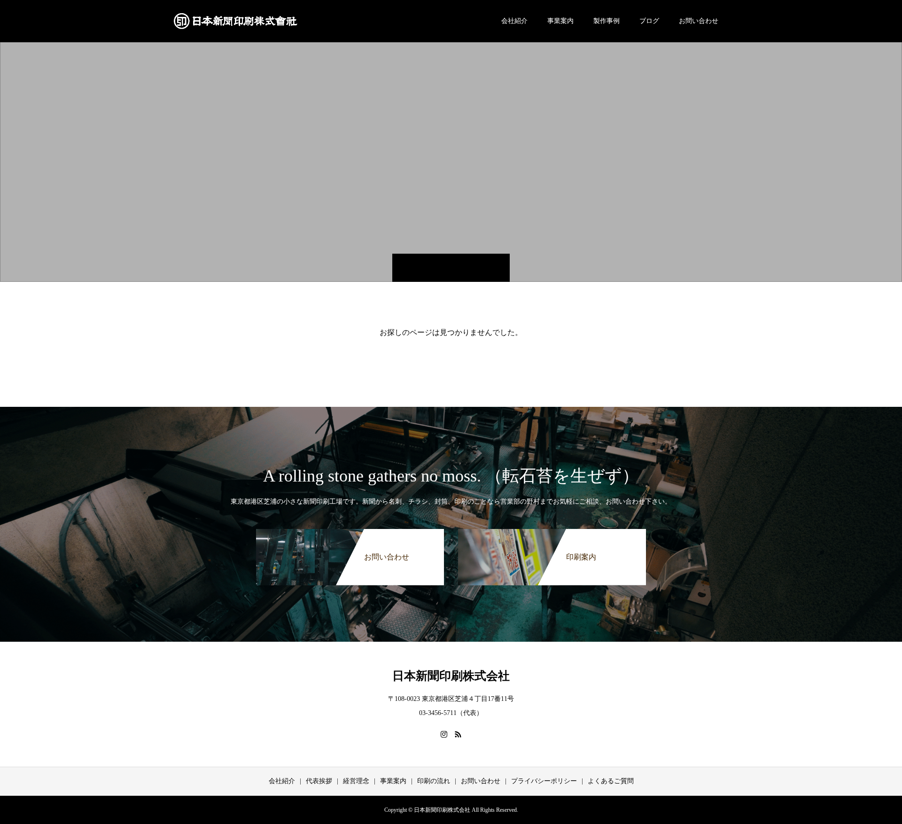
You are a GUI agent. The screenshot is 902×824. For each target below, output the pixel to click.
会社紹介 (514, 20)
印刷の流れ (433, 781)
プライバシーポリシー (544, 781)
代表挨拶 (319, 781)
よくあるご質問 (611, 781)
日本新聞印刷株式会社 (451, 675)
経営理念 (356, 781)
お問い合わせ (698, 20)
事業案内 (560, 20)
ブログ (649, 20)
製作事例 (606, 20)
